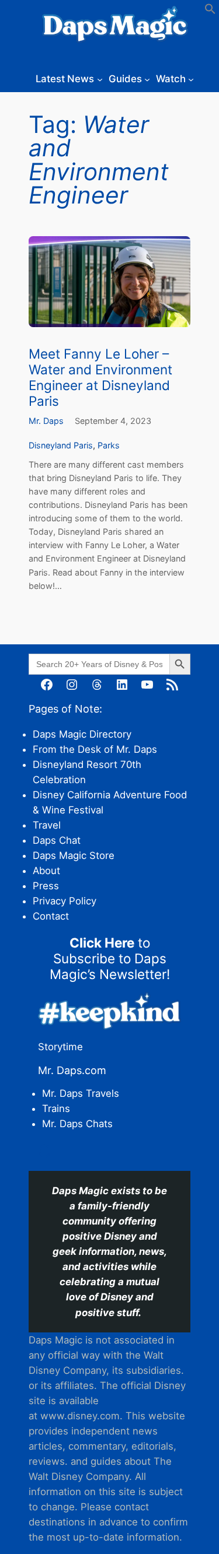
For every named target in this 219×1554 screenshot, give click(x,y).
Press (46, 886)
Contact (51, 916)
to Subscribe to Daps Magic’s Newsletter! (110, 958)
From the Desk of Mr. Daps (95, 749)
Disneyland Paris (61, 445)
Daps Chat (57, 840)
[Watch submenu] (191, 79)
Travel (47, 825)
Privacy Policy (64, 901)
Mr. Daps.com (72, 1070)
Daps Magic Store (73, 855)
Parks (109, 445)
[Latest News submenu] (100, 79)
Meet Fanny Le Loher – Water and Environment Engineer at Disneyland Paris (100, 377)
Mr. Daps (46, 421)
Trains (56, 1108)
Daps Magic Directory (82, 734)
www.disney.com (80, 1416)
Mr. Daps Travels (80, 1093)
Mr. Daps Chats (77, 1123)
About (46, 870)
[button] (210, 11)
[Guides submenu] (147, 79)
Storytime (60, 1047)
